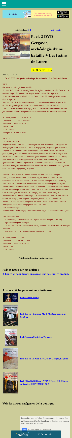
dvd (29, 30)
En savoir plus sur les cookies (39, 430)
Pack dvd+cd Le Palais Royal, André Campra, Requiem (44, 359)
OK (24, 430)
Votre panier (56, 30)
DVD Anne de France (29, 297)
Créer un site (45, 434)
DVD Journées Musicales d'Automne (36, 337)
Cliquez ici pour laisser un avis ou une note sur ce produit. (36, 274)
